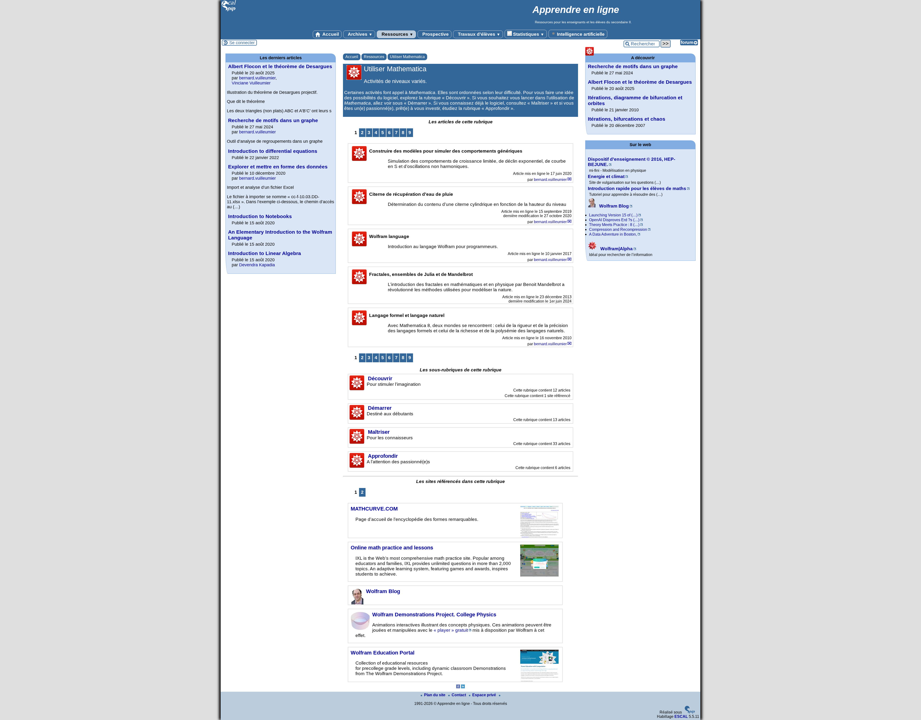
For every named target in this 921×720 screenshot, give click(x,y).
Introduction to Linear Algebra (264, 253)
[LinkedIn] (463, 687)
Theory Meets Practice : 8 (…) (614, 225)
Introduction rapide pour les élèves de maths (637, 188)
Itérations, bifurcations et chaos (626, 119)
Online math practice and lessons (392, 548)
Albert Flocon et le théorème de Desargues (280, 66)
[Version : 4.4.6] (690, 712)
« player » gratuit (451, 630)
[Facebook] (458, 687)
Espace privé (484, 695)
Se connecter (242, 42)
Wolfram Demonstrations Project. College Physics (434, 615)
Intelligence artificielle (580, 34)
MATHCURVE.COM (374, 509)
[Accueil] (229, 11)
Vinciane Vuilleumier (251, 83)
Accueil (330, 34)
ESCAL (681, 716)
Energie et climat (606, 176)
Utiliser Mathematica (407, 57)
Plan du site (435, 695)
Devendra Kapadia (257, 264)
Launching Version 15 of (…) (613, 215)
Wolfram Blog (383, 591)
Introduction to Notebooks (260, 216)
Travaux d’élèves (478, 34)
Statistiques (528, 34)
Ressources (396, 34)
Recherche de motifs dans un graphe (273, 120)
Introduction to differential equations (272, 151)
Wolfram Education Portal (382, 653)
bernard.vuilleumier (550, 180)
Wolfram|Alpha (616, 248)
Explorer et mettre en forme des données (278, 166)
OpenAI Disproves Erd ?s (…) (614, 220)
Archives (359, 34)
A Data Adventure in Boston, (613, 234)
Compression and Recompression (618, 229)
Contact (459, 695)
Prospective (435, 34)
